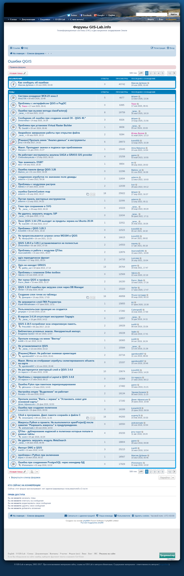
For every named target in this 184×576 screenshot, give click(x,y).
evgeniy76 (135, 415)
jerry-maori (136, 432)
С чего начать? (77, 19)
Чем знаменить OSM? (30, 162)
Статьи (13, 19)
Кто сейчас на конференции (24, 485)
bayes (21, 457)
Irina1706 (22, 98)
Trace (24, 106)
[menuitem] (24, 48)
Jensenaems (27, 418)
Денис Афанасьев (26, 404)
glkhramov (26, 387)
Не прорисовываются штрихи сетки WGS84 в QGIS (47, 235)
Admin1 (21, 187)
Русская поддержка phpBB (92, 523)
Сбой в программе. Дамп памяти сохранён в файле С (49, 415)
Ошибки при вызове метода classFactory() (42, 110)
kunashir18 (23, 410)
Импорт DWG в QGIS (30, 447)
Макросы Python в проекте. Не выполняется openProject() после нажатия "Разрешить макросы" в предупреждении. (55, 423)
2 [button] (150, 73)
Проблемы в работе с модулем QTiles (40, 250)
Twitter (74, 15)
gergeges (22, 312)
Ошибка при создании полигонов (37, 407)
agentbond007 (28, 356)
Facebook (87, 15)
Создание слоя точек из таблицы (37, 294)
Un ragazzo (23, 372)
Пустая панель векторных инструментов (41, 199)
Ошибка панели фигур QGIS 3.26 (37, 169)
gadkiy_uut (26, 268)
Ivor (133, 185)
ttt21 (20, 165)
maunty (134, 243)
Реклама (172, 19)
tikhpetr (134, 96)
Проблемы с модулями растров (36, 184)
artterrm (21, 179)
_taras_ (21, 113)
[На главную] (92, 8)
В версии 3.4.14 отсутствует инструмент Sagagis (46, 316)
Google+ (101, 15)
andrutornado (28, 428)
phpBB (86, 521)
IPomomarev (27, 465)
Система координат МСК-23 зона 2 (38, 96)
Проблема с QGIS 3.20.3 (32, 228)
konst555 (135, 141)
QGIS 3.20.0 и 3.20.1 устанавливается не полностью (48, 243)
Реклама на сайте (107, 554)
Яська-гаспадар (138, 295)
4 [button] (158, 73)
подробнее (164, 564)
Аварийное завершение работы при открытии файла (49, 132)
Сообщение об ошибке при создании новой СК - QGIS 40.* (52, 118)
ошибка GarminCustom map (34, 191)
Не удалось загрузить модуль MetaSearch (42, 440)
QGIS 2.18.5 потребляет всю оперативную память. (47, 324)
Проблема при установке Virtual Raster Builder (45, 125)
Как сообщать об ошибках (33, 82)
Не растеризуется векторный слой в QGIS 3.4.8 (45, 369)
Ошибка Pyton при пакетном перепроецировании (47, 384)
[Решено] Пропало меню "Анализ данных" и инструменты (52, 140)
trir (132, 163)
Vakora (21, 275)
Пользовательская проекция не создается (42, 309)
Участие (63, 554)
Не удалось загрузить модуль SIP (37, 213)
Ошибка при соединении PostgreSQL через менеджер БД (51, 462)
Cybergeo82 (136, 310)
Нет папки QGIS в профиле (34, 279)
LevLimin (22, 260)
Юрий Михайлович (26, 304)
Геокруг (171, 559)
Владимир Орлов (26, 334)
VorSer (21, 290)
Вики (84, 554)
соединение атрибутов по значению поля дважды (47, 177)
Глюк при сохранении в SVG (34, 206)
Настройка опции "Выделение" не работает (43, 391)
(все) (78, 554)
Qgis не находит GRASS (32, 265)
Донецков (26, 297)
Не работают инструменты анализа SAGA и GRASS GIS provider (55, 155)
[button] (141, 73)
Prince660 (26, 327)
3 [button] (154, 73)
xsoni (24, 437)
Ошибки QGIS (19, 61)
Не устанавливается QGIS (33, 346)
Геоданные (45, 19)
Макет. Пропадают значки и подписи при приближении (50, 147)
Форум (151, 19)
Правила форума (18, 67)
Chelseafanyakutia (26, 157)
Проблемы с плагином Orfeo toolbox (39, 272)
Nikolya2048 (27, 238)
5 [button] (162, 73)
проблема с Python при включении (38, 455)
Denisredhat (23, 120)
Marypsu (22, 150)
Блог (161, 19)
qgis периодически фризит (33, 257)
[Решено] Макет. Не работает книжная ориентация (47, 353)
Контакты (54, 554)
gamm (134, 155)
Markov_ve (23, 172)
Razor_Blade (23, 282)
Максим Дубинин (26, 85)
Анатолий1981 (24, 253)
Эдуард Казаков (138, 392)
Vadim (134, 332)
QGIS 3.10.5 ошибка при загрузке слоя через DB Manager (51, 287)
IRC (95, 554)
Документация (28, 19)
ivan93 (21, 450)
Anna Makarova (138, 148)
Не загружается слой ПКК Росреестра (39, 302)
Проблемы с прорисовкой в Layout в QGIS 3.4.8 (46, 377)
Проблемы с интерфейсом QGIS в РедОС (42, 103)
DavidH (25, 128)
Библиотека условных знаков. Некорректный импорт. (49, 331)
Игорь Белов (137, 133)
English (112, 15)
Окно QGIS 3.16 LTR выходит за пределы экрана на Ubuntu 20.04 (55, 221)
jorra (20, 142)
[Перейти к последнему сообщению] (148, 83)
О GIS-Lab (60, 19)
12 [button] (169, 73)
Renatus (22, 394)
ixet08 (134, 324)
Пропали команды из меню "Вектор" (39, 338)
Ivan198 (25, 224)
